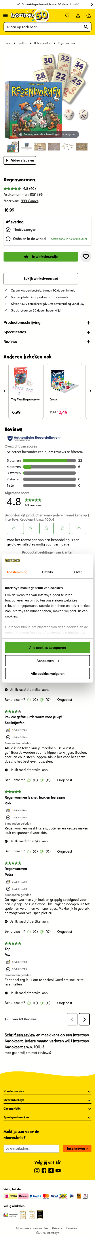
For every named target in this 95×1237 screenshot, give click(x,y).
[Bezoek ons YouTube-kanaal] (58, 1171)
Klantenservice (14, 1091)
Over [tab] (78, 572)
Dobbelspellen (42, 43)
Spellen (22, 43)
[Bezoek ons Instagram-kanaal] (37, 1171)
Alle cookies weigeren (48, 673)
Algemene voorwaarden (32, 1228)
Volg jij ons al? (47, 1163)
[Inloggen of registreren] (78, 15)
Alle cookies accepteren (47, 647)
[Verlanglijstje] (67, 15)
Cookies (71, 1228)
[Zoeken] (86, 27)
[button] (85, 256)
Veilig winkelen (14, 1206)
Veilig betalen (13, 1189)
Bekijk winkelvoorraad (40, 278)
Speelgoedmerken (16, 1117)
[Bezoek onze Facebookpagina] (44, 1171)
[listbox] (47, 147)
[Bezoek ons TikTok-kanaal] (51, 1171)
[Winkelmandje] (88, 15)
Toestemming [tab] (16, 572)
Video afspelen (22, 160)
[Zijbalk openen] (5, 15)
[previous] (4, 390)
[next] (90, 390)
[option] (13, 147)
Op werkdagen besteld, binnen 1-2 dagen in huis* (50, 4)
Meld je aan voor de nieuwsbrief (21, 1135)
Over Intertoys (14, 1100)
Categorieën (12, 1109)
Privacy (57, 1228)
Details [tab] (47, 572)
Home (7, 43)
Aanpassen (45, 660)
